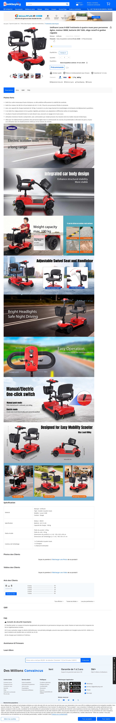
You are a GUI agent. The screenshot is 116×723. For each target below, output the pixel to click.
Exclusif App (63, 9)
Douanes (42, 690)
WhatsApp (90, 683)
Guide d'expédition (26, 682)
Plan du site (7, 694)
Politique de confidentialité (59, 714)
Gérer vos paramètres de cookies (46, 692)
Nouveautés (19, 9)
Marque (40, 9)
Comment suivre (8, 682)
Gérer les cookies (10, 719)
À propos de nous (8, 684)
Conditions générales (45, 682)
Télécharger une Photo (59, 559)
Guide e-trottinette (75, 9)
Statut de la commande (9, 692)
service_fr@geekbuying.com (95, 686)
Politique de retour (44, 684)
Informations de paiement (28, 684)
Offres (47, 9)
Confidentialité (43, 686)
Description (9, 90)
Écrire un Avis (11, 594)
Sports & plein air (14, 23)
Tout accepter (87, 719)
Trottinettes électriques (52, 23)
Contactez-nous (8, 686)
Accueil (6, 23)
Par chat (89, 693)
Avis (17, 90)
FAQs (5, 690)
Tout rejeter (106, 719)
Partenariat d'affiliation (27, 690)
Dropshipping (25, 688)
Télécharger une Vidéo (59, 572)
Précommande (57, 67)
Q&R (23, 90)
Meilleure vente (30, 9)
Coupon (53, 9)
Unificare (58, 36)
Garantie (6, 688)
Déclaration (43, 688)
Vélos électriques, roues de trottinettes (32, 23)
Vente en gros (25, 686)
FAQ (28, 90)
